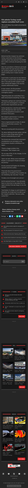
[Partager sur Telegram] (20, 216)
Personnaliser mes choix (14, 486)
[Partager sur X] (7, 216)
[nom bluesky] (19, 2)
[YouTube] (23, 2)
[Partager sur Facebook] (12, 216)
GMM (6, 50)
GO (23, 261)
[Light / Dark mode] (2, 2)
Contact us (14, 478)
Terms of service (14, 476)
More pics (22, 387)
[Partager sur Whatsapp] (17, 216)
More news (21, 316)
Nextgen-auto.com (11, 483)
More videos (21, 459)
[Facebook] (16, 2)
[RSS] (26, 2)
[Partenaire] (14, 466)
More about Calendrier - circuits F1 (17, 246)
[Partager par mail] (22, 216)
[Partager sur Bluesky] (10, 216)
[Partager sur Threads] (15, 216)
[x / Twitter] (21, 2)
